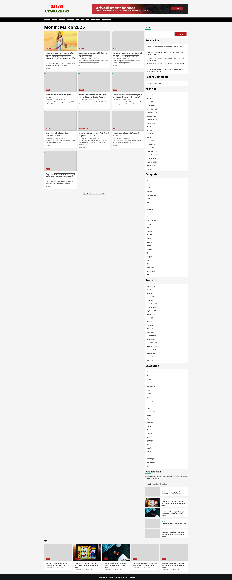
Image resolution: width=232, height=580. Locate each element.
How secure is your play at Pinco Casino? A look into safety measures (165, 48)
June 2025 (150, 130)
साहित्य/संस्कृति (95, 20)
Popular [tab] (155, 484)
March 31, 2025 (59, 61)
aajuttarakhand (50, 61)
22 (147, 180)
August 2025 (151, 123)
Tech (148, 213)
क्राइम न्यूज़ (70, 20)
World (149, 238)
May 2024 (150, 169)
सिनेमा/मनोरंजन (106, 20)
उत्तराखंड (47, 20)
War (148, 227)
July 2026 (150, 98)
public (149, 188)
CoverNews (122, 577)
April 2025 (150, 137)
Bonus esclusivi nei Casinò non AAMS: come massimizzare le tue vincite (166, 65)
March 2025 (150, 141)
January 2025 (151, 148)
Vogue (149, 224)
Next (103, 193)
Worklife (150, 235)
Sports (149, 202)
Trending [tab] (163, 484)
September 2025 (152, 119)
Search (148, 27)
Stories (149, 206)
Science (149, 191)
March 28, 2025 (59, 138)
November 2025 (152, 112)
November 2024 (152, 155)
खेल (87, 20)
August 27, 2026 (59, 567)
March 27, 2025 (126, 138)
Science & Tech (152, 195)
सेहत (82, 20)
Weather (150, 231)
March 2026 (150, 102)
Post (148, 184)
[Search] (187, 19)
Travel (149, 217)
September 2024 (152, 162)
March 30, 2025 (126, 58)
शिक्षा (77, 20)
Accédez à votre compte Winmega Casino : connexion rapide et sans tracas (166, 59)
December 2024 (152, 151)
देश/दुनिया (62, 20)
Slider (148, 198)
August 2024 (151, 165)
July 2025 (150, 126)
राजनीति (54, 20)
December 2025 (152, 109)
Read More (48, 68)
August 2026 (151, 95)
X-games (149, 242)
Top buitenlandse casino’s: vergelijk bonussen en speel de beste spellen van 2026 (165, 70)
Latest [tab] (148, 484)
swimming (150, 209)
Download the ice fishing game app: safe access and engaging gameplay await (166, 53)
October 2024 (151, 158)
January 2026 (151, 105)
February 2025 (151, 144)
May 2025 (150, 134)
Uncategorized (151, 220)
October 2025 (151, 116)
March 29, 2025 (92, 99)
